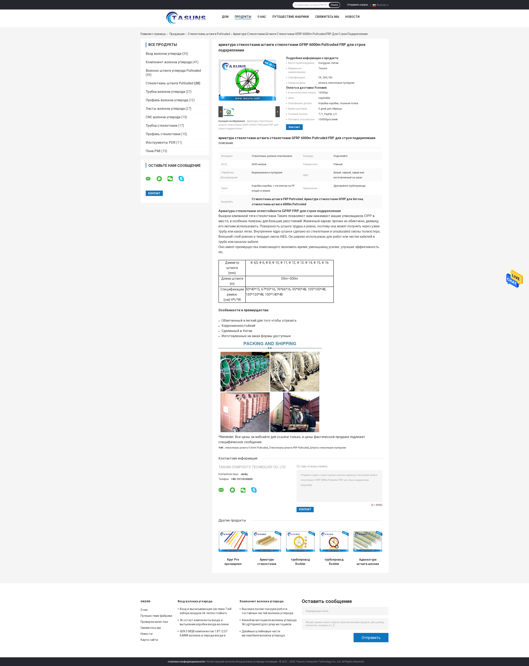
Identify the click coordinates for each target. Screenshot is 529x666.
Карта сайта (149, 639)
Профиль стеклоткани (163, 134)
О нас (261, 16)
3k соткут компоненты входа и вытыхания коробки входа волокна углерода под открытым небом (204, 622)
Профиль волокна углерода (167, 100)
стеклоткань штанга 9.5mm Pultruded (246, 447)
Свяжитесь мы (327, 16)
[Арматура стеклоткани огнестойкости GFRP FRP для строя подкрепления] (266, 541)
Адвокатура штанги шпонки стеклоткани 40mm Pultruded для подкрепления (367, 562)
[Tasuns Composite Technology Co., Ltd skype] (184, 179)
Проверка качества (154, 621)
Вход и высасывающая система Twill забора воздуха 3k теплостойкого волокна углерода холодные (205, 611)
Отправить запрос (357, 4)
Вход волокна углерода (163, 54)
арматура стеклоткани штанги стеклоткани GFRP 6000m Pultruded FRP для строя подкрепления (248, 125)
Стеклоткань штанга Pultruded (209, 34)
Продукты (243, 16)
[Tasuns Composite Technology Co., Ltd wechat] (173, 179)
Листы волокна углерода (165, 109)
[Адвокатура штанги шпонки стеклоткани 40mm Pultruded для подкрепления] (367, 541)
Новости (352, 16)
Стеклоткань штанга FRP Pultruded (289, 447)
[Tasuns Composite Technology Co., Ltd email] (151, 179)
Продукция (177, 34)
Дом (225, 16)
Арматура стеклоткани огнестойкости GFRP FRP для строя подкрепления (267, 562)
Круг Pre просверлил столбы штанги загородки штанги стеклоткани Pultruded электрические (233, 562)
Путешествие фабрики (290, 16)
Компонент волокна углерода (169, 62)
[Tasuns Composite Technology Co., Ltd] (186, 18)
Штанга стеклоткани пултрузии (328, 447)
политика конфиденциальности (186, 661)
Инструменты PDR (160, 142)
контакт (294, 127)
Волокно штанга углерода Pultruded (173, 71)
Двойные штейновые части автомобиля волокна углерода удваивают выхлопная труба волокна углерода (268, 634)
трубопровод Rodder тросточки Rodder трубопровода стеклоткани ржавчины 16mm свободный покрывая (300, 562)
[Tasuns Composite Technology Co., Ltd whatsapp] (162, 179)
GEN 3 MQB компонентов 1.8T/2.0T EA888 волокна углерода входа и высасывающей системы (204, 634)
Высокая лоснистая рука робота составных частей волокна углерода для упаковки (267, 611)
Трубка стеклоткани (161, 126)
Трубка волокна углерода (165, 92)
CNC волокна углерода (163, 117)
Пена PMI (153, 151)
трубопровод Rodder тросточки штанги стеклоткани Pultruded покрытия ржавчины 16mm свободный (334, 562)
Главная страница (153, 34)
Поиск (334, 5)
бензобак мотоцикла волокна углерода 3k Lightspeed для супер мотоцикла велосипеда (269, 622)
